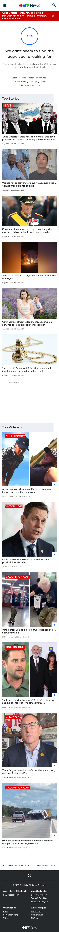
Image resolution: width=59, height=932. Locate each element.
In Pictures (41, 78)
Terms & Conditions (39, 898)
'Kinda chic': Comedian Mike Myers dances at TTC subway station (29, 631)
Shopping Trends (38, 81)
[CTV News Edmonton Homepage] (29, 5)
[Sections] (5, 5)
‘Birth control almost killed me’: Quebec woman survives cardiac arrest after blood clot (27, 323)
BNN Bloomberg (10, 915)
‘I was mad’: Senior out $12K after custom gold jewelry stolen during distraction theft (27, 369)
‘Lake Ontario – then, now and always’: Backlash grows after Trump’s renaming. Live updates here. (29, 138)
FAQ (33, 865)
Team (52, 865)
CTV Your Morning (20, 81)
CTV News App (10, 865)
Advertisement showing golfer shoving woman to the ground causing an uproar (28, 491)
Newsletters (42, 865)
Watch (31, 78)
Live (38, 85)
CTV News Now (26, 85)
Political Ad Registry (40, 901)
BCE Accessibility (11, 895)
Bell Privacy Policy (39, 895)
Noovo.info (36, 911)
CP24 (5, 911)
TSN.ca (6, 918)
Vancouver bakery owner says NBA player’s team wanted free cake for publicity (29, 184)
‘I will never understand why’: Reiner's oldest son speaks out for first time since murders (28, 701)
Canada (22, 78)
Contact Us (24, 865)
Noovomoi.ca (37, 915)
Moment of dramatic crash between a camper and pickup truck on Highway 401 (27, 842)
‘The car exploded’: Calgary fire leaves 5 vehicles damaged (29, 277)
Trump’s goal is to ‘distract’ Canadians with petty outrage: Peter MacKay (28, 772)
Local (14, 78)
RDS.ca (34, 918)
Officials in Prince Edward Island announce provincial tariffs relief (25, 561)
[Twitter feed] (29, 875)
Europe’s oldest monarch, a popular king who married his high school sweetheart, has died (27, 231)
